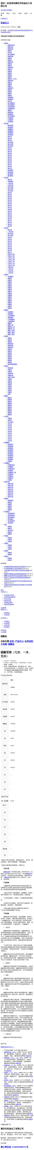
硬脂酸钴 (10, 453)
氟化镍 (10, 149)
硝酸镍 (10, 287)
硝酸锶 (10, 282)
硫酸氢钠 (10, 112)
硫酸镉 (10, 91)
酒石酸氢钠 (11, 515)
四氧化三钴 (11, 256)
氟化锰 (10, 153)
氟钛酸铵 (10, 127)
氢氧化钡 (10, 496)
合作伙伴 (3, 630)
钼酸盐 (6, 550)
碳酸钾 (10, 356)
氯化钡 (10, 224)
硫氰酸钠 (10, 97)
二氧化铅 (10, 269)
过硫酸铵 (10, 121)
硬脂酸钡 (10, 459)
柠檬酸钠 (10, 474)
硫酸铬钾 (10, 88)
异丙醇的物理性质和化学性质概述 (14, 566)
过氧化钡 (10, 267)
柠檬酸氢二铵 (12, 472)
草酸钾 (10, 384)
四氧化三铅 (11, 254)
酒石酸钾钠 (11, 521)
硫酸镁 (10, 77)
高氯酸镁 (10, 181)
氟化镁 (10, 155)
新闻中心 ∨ (4, 609)
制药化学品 (6, 32)
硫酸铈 (10, 65)
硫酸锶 (10, 64)
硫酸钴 (10, 86)
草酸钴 (10, 386)
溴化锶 (10, 427)
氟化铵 (10, 168)
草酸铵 (10, 370)
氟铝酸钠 (10, 134)
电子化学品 (7, 599)
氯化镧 (10, 209)
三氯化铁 (10, 183)
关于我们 (3, 10)
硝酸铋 (10, 302)
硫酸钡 (10, 93)
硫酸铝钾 (10, 80)
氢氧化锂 (10, 530)
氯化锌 (10, 192)
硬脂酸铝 (10, 450)
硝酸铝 (10, 293)
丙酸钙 (10, 547)
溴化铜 (10, 425)
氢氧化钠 (10, 485)
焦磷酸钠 (10, 312)
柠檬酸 (10, 480)
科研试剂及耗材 (9, 604)
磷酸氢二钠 (11, 327)
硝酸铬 (10, 300)
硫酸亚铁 (10, 47)
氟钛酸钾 (10, 125)
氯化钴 (10, 213)
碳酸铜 (10, 340)
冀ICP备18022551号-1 (10, 1139)
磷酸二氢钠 (11, 330)
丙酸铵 (10, 549)
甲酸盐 (6, 536)
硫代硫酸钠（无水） (10, 1085)
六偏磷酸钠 (11, 321)
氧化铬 (10, 248)
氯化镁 (10, 202)
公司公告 (7, 625)
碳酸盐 (6, 336)
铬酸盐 (6, 498)
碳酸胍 (10, 358)
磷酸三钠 (10, 325)
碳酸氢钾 (10, 345)
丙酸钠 (10, 545)
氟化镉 (10, 161)
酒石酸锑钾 (11, 513)
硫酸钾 (10, 84)
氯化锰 (10, 200)
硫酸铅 (10, 69)
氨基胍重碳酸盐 (12, 364)
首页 (2, 590)
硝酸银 (10, 278)
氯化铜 (10, 179)
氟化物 (6, 123)
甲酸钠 (10, 537)
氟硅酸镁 (10, 172)
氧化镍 (10, 241)
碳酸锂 (10, 528)
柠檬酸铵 (10, 478)
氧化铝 (10, 244)
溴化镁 (10, 433)
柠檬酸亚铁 (11, 465)
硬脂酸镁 (10, 448)
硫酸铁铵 (10, 62)
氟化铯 (10, 140)
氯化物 (6, 177)
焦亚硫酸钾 (11, 106)
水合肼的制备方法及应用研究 (13, 568)
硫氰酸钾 (10, 99)
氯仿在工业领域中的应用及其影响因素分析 (17, 577)
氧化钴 (10, 246)
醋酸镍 (10, 403)
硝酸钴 (10, 299)
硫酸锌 (10, 58)
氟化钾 (10, 157)
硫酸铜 (10, 60)
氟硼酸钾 (10, 133)
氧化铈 (10, 239)
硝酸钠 (10, 289)
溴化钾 (10, 435)
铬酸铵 (10, 509)
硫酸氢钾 (10, 67)
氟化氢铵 (10, 146)
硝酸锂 (10, 526)
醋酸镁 (10, 409)
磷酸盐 (6, 310)
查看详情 (28, 1056)
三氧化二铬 (11, 265)
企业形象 (3, 607)
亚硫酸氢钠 (11, 108)
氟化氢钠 (10, 142)
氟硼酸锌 (10, 129)
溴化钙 (10, 437)
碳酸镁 (10, 355)
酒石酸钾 (10, 523)
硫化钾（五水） (9, 1080)
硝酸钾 (10, 297)
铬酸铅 (10, 502)
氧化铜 (10, 230)
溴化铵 (10, 440)
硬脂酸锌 (10, 444)
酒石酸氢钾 (11, 517)
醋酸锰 (10, 407)
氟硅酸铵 (10, 175)
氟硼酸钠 (10, 131)
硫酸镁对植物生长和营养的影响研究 (15, 574)
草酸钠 (10, 381)
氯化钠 (10, 198)
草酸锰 (10, 383)
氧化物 (6, 228)
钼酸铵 (10, 554)
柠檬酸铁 (10, 470)
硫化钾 (10, 52)
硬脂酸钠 (10, 446)
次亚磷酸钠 (11, 315)
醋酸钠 (10, 405)
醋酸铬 (10, 412)
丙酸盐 (6, 543)
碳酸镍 (10, 349)
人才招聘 (3, 632)
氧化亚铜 (10, 233)
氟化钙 (10, 164)
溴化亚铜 (10, 422)
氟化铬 (10, 159)
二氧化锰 (10, 271)
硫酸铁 (10, 110)
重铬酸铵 (10, 317)
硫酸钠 (10, 73)
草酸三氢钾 (11, 377)
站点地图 (3, 1143)
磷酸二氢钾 (11, 332)
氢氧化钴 (10, 493)
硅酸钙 (10, 560)
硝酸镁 (10, 291)
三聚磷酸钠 (11, 319)
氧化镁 (10, 243)
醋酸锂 (10, 534)
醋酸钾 (10, 411)
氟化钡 (10, 166)
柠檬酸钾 (10, 476)
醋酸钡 (10, 414)
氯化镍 (10, 196)
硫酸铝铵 (10, 49)
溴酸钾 (10, 420)
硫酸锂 (10, 532)
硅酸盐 (6, 556)
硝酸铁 (10, 280)
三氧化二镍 (11, 261)
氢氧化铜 (10, 483)
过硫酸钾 (10, 119)
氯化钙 (10, 218)
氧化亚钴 (10, 235)
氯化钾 (10, 211)
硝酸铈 (10, 284)
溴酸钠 (10, 418)
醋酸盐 (6, 396)
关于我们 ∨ (4, 618)
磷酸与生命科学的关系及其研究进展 (15, 575)
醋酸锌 (10, 397)
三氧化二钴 (11, 263)
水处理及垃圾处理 (23, 30)
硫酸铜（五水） (9, 1106)
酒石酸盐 (7, 511)
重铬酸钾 (10, 500)
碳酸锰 (10, 353)
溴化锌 (10, 424)
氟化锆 (10, 162)
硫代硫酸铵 (11, 116)
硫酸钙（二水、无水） (11, 1072)
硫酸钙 (10, 50)
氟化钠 (10, 151)
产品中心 (19, 641)
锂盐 (5, 524)
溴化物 (6, 416)
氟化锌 (10, 136)
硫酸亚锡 (10, 56)
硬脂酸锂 (10, 452)
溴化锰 (10, 431)
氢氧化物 (7, 481)
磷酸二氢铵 (11, 334)
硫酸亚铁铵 (11, 45)
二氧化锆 (10, 272)
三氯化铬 (10, 185)
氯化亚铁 (10, 190)
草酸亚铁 (10, 368)
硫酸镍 (10, 71)
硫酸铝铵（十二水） (10, 1065)
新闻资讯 (7, 613)
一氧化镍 (10, 231)
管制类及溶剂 (8, 602)
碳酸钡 (10, 360)
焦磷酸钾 (10, 314)
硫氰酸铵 (10, 114)
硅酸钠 (10, 558)
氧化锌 (10, 237)
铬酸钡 (10, 508)
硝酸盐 (6, 274)
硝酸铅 (10, 286)
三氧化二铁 (11, 258)
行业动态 (7, 614)
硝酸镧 (10, 295)
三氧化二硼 (11, 259)
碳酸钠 (10, 351)
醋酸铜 (10, 399)
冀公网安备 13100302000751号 (14, 1147)
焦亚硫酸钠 (11, 105)
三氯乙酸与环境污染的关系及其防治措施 (16, 570)
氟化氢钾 (10, 144)
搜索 (19, 27)
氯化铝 (10, 205)
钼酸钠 (10, 552)
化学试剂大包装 (12, 30)
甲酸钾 (10, 539)
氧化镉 (10, 250)
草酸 (9, 394)
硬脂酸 (10, 461)
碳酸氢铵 (10, 347)
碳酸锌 (10, 338)
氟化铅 (10, 147)
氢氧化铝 (10, 489)
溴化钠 (10, 429)
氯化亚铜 (10, 189)
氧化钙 (10, 252)
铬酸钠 (10, 504)
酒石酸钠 (10, 519)
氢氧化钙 (10, 495)
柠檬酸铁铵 (11, 468)
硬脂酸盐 (7, 442)
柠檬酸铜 (10, 467)
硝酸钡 (10, 308)
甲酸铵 (10, 541)
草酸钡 (10, 390)
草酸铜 (10, 371)
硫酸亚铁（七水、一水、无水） (14, 1057)
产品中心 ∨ (4, 592)
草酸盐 (6, 366)
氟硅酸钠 (10, 170)
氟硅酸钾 (10, 174)
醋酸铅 (10, 401)
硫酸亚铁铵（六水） (10, 1052)
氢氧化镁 (10, 487)
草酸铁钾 (10, 373)
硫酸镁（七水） (12, 78)
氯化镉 (10, 217)
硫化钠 (10, 101)
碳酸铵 (10, 362)
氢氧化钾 (10, 491)
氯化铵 (10, 226)
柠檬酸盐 (7, 463)
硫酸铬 (10, 90)
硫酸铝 (10, 82)
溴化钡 (10, 439)
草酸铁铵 (10, 375)
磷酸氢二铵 (11, 328)
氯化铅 (10, 194)
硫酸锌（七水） (9, 1100)
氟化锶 (10, 138)
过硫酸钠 (10, 118)
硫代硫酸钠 (11, 54)
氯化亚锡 (10, 187)
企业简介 (7, 621)
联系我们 (9, 10)
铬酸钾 (10, 506)
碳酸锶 (10, 342)
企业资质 (7, 623)
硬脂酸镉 (10, 455)
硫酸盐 (6, 43)
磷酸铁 (10, 323)
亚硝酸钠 (10, 276)
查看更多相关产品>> (8, 1047)
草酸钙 (10, 388)
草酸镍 (10, 379)
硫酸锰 (10, 75)
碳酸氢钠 (10, 343)
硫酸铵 (10, 95)
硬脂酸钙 (10, 457)
